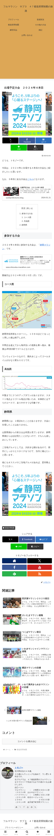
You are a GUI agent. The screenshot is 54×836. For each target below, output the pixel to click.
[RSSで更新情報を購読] (39, 573)
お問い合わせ (39, 827)
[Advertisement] (27, 60)
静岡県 (24, 225)
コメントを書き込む (27, 741)
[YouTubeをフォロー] (39, 567)
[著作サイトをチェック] (14, 560)
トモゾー (19, 768)
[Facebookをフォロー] (14, 567)
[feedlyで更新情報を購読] (14, 573)
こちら (30, 179)
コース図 (27, 217)
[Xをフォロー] (39, 560)
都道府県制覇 (9, 528)
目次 (23, 208)
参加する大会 (27, 213)
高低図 (26, 221)
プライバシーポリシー (14, 827)
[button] (35, 148)
